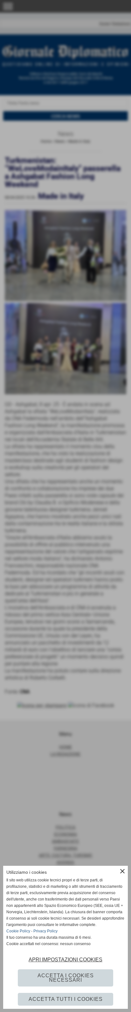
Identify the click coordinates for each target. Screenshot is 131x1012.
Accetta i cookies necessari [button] (66, 978)
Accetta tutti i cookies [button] (66, 999)
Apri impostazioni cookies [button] (65, 959)
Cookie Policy (18, 931)
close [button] (122, 871)
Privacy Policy (45, 931)
